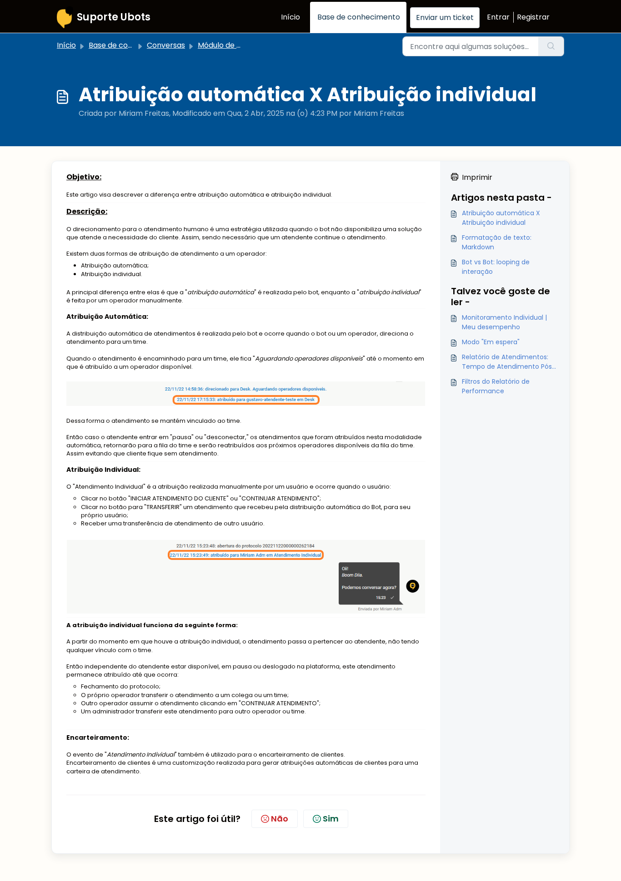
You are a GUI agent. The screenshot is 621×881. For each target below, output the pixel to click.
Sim (331, 818)
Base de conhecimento (358, 17)
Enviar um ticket (445, 17)
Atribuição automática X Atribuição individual (501, 217)
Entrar (498, 17)
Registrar (533, 17)
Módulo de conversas (236, 45)
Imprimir (477, 177)
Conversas (166, 45)
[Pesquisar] (551, 46)
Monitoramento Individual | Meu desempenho (504, 322)
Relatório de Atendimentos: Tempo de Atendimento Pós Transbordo (507, 361)
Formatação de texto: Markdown (496, 242)
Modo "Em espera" (491, 341)
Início (290, 17)
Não (279, 818)
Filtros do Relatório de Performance (496, 386)
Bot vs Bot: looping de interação (496, 266)
